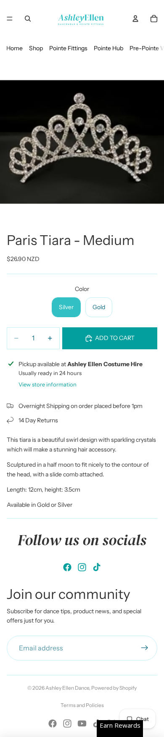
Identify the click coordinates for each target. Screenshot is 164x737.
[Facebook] (67, 567)
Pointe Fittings (68, 48)
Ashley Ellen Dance (67, 688)
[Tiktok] (97, 567)
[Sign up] (144, 648)
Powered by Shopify (114, 688)
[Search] (28, 18)
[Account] (135, 18)
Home (14, 48)
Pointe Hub (108, 48)
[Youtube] (82, 723)
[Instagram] (82, 567)
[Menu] (9, 18)
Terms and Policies (82, 705)
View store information (48, 384)
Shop (36, 48)
